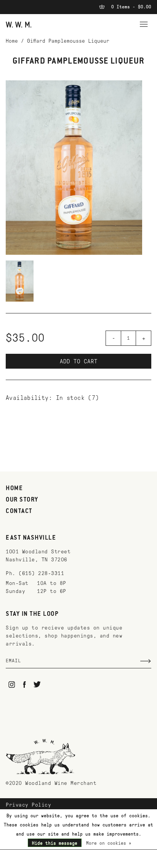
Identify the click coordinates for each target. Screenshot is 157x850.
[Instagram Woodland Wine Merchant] (11, 684)
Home (12, 41)
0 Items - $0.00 (130, 7)
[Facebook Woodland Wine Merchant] (24, 684)
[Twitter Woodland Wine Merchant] (37, 684)
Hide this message (54, 843)
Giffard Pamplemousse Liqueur (68, 41)
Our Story (22, 500)
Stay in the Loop (32, 614)
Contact (19, 511)
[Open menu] (143, 23)
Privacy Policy (28, 805)
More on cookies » (108, 843)
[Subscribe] (145, 661)
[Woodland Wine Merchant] (19, 24)
